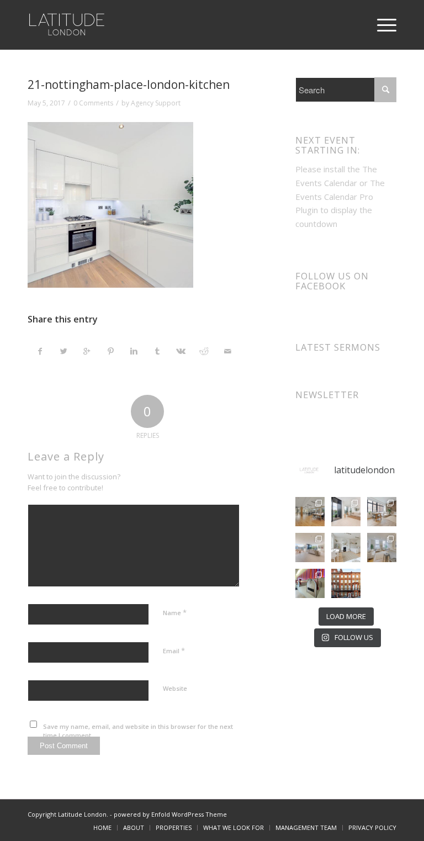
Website (175, 688)
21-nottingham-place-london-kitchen (129, 84)
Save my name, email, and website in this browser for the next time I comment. (138, 731)
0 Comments (93, 103)
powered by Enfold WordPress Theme (170, 814)
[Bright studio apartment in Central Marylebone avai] (346, 547)
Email (174, 650)
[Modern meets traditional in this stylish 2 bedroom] (381, 511)
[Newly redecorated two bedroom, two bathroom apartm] (346, 511)
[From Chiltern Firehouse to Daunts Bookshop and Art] (310, 511)
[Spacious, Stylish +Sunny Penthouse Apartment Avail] (310, 547)
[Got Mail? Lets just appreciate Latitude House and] (310, 583)
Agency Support (156, 103)
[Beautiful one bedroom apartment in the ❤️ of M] (381, 547)
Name (175, 612)
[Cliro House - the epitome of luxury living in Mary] (346, 583)
